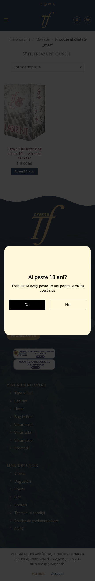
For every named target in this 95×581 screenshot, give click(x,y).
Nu (67, 304)
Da (27, 304)
